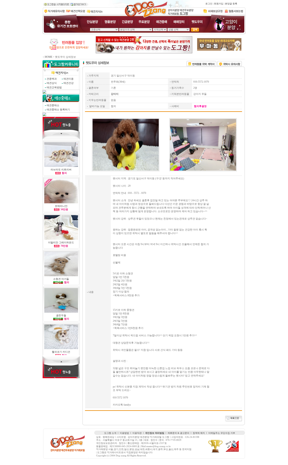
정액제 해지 (199, 433)
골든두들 (61, 315)
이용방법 (124, 433)
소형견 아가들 (61, 278)
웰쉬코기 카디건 (61, 351)
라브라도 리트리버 (61, 169)
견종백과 (52, 78)
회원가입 (218, 4)
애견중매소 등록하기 (58, 109)
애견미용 (68, 78)
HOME (48, 56)
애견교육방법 (54, 87)
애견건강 (68, 83)
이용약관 (137, 433)
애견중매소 (53, 105)
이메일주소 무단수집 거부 (221, 433)
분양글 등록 (231, 4)
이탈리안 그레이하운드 (61, 242)
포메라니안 (61, 206)
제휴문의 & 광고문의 (178, 433)
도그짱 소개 (110, 433)
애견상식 (52, 83)
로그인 (208, 4)
